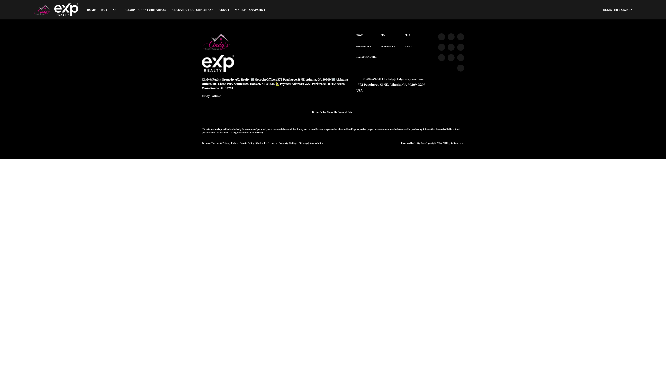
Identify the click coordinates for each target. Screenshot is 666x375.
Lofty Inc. (420, 143)
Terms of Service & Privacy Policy (220, 143)
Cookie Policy (247, 143)
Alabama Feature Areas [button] (193, 9)
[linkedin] (451, 36)
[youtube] (460, 47)
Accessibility (316, 143)
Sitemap (303, 143)
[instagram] (451, 47)
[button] (42, 9)
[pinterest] (460, 57)
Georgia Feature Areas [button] (146, 9)
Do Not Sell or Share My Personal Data (332, 112)
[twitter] (460, 36)
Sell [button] (116, 9)
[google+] (460, 68)
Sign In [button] (627, 9)
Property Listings (288, 143)
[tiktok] (441, 57)
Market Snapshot (250, 9)
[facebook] (441, 36)
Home (91, 9)
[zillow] (441, 47)
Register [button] (610, 9)
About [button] (224, 9)
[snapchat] (451, 57)
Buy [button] (104, 9)
